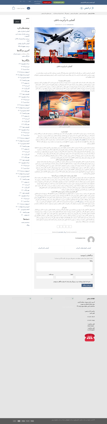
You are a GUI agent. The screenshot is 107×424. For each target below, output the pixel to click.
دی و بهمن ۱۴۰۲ (25, 149)
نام (92, 274)
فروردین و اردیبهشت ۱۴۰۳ (22, 140)
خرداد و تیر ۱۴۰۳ (25, 135)
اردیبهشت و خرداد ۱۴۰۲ (23, 171)
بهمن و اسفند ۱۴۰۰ (24, 212)
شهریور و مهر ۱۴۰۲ (24, 160)
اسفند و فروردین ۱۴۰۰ (23, 209)
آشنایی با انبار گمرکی (43, 248)
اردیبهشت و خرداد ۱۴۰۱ (23, 204)
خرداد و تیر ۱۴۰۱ (25, 201)
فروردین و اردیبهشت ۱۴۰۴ (22, 107)
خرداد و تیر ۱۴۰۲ (25, 168)
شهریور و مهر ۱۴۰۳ (24, 127)
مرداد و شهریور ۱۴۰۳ (24, 129)
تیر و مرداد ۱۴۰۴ (25, 99)
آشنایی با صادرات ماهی (23, 31)
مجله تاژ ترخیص (91, 13)
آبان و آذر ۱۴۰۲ (25, 154)
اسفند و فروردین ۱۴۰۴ (23, 77)
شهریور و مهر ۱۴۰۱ (24, 193)
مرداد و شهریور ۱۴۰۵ (24, 63)
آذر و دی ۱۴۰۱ (25, 184)
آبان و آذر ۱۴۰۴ (25, 88)
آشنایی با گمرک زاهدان (23, 43)
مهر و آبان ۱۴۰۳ (25, 124)
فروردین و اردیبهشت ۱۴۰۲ (22, 173)
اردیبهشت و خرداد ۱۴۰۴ (23, 105)
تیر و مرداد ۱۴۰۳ (25, 132)
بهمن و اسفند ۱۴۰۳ (24, 113)
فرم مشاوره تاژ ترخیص (46, 13)
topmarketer (70, 24)
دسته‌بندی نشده (25, 222)
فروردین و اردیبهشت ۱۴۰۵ (22, 74)
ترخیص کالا (67, 13)
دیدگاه (91, 261)
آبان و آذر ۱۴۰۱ (25, 187)
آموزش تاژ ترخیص (83, 13)
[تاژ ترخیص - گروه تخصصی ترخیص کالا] (87, 8)
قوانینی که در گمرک (80, 139)
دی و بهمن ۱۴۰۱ (25, 182)
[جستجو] (76, 8)
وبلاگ (64, 17)
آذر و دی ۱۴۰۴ (25, 85)
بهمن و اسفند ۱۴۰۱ (24, 179)
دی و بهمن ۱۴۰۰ (25, 215)
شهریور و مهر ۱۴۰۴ (24, 94)
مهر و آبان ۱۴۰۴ (25, 91)
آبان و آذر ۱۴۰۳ (25, 121)
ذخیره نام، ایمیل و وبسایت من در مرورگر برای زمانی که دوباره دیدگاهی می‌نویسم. (71, 281)
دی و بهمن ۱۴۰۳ (25, 116)
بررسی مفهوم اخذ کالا (23, 46)
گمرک (39, 197)
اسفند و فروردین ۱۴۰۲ (23, 143)
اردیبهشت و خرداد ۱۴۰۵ (23, 72)
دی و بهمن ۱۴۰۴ (25, 83)
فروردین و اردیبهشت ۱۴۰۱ (22, 206)
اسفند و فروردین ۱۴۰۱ (23, 176)
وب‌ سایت (51, 274)
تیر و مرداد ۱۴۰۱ (25, 198)
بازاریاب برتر (55, 419)
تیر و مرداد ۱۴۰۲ (25, 165)
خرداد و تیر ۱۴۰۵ (25, 69)
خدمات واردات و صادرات (58, 13)
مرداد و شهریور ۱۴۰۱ (24, 195)
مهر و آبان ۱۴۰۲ (25, 157)
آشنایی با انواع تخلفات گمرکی (83, 248)
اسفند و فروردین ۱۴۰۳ (23, 110)
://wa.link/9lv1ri (67, 307)
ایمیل (71, 274)
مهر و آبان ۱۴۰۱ (25, 190)
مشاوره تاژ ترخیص (74, 13)
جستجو (27, 18)
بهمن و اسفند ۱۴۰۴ (24, 80)
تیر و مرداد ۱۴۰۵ (25, 66)
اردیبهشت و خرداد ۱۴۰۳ (23, 138)
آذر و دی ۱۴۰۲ (25, 151)
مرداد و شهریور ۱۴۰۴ (24, 96)
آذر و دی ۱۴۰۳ (25, 118)
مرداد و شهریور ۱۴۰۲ (24, 162)
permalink (61, 232)
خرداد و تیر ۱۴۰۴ (25, 102)
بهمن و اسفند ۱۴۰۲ (24, 146)
